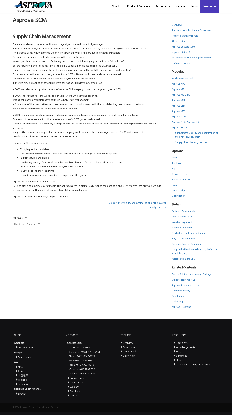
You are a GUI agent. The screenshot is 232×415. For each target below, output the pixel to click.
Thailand (22, 380)
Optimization (178, 196)
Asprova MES (178, 111)
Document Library (181, 291)
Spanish (22, 394)
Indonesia (23, 384)
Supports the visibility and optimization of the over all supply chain (196, 135)
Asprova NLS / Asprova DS (185, 122)
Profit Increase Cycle (182, 217)
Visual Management (182, 222)
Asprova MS (178, 89)
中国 (20, 367)
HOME (16, 224)
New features (178, 296)
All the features (179, 41)
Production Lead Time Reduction (189, 233)
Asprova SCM (179, 128)
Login (194, 6)
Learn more (210, 6)
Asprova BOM (179, 117)
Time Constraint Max (182, 180)
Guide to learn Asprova (183, 280)
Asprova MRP (178, 100)
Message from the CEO (183, 259)
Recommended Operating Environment (192, 58)
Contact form (77, 378)
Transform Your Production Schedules (191, 30)
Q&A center (76, 383)
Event (174, 185)
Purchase (176, 163)
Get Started (129, 352)
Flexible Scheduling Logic (185, 36)
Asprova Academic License (186, 285)
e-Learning (181, 356)
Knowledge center (186, 347)
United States (25, 348)
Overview (177, 25)
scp (22, 224)
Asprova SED (178, 106)
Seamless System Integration (186, 244)
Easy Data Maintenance (184, 239)
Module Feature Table (183, 79)
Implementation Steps (183, 52)
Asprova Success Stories (184, 47)
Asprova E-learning (181, 307)
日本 (20, 371)
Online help (178, 302)
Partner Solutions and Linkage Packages (192, 274)
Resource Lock (179, 174)
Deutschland (25, 357)
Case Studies (129, 347)
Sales (174, 158)
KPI (173, 169)
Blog (178, 360)
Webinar (181, 6)
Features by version (181, 63)
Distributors (76, 391)
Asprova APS (178, 84)
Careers (74, 396)
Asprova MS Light (181, 95)
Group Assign (178, 190)
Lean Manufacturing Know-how (193, 365)
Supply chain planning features (191, 142)
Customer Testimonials (183, 211)
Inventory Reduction (182, 228)
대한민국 (23, 376)
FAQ (178, 352)
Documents (182, 343)
